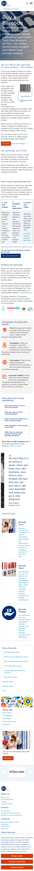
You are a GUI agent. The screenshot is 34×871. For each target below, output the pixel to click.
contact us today (14, 446)
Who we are (5, 797)
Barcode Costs (8, 682)
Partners (4, 807)
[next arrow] (30, 772)
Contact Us (7, 724)
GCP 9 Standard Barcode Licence (16, 661)
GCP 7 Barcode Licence (13, 666)
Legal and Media (6, 804)
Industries (5, 819)
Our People (7, 718)
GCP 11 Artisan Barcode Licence (16, 657)
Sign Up (7, 758)
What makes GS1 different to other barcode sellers (16, 419)
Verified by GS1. (26, 293)
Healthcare (4, 824)
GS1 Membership (7, 799)
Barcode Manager (18, 144)
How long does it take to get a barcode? (16, 426)
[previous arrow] (3, 772)
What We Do (7, 713)
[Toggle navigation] (31, 3)
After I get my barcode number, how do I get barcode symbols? (14, 434)
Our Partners (5, 811)
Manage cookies (17, 856)
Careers (3, 801)
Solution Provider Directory (10, 813)
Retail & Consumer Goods (10, 822)
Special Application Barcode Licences (14, 671)
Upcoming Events (9, 721)
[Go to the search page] (27, 4)
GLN (4, 691)
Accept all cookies (17, 867)
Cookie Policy (5, 849)
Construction (5, 826)
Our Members (8, 716)
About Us (5, 794)
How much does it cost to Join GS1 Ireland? (15, 406)
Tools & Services (8, 832)
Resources (4, 828)
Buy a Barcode (10, 648)
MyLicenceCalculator (10, 256)
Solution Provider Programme (11, 815)
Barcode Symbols (10, 677)
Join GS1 (5, 144)
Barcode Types (8, 686)
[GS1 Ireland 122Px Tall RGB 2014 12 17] (5, 788)
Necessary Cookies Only (17, 861)
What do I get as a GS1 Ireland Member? (13, 413)
